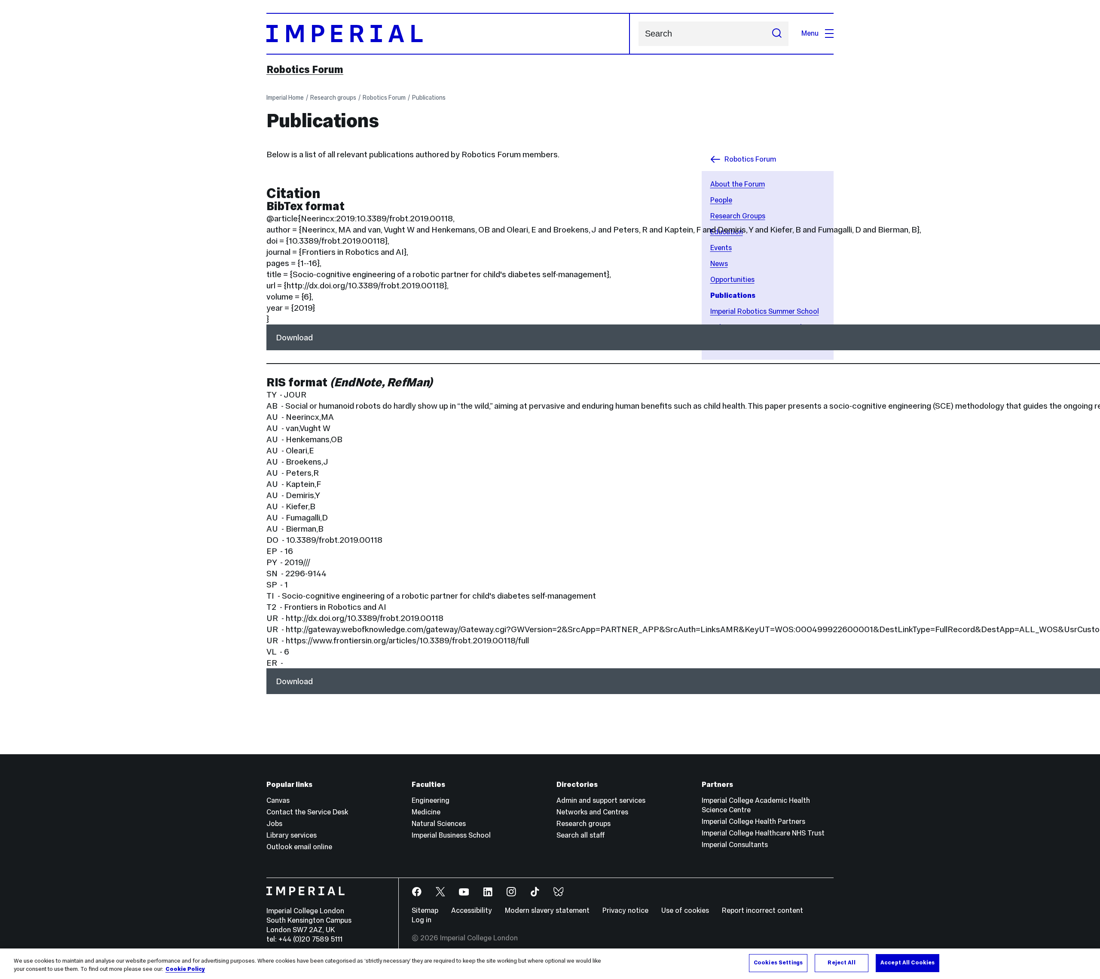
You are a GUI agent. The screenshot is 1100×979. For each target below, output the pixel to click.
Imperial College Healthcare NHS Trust (763, 833)
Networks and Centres (592, 812)
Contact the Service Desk (307, 812)
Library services (291, 835)
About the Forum (737, 184)
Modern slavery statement (547, 910)
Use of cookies (685, 910)
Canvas (278, 800)
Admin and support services (600, 800)
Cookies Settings (778, 962)
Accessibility (471, 910)
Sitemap (425, 910)
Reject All (841, 962)
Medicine (426, 812)
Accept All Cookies (907, 962)
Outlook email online (299, 846)
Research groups (333, 97)
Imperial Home (285, 97)
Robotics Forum (304, 70)
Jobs (274, 823)
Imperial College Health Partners (753, 821)
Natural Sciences (439, 823)
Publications (429, 97)
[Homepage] (448, 34)
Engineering (430, 800)
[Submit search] (776, 33)
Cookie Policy (185, 969)
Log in (421, 919)
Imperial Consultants (735, 844)
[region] (550, 963)
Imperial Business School (451, 835)
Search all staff (580, 835)
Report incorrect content (762, 910)
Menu (810, 33)
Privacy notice (625, 910)
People (721, 200)
